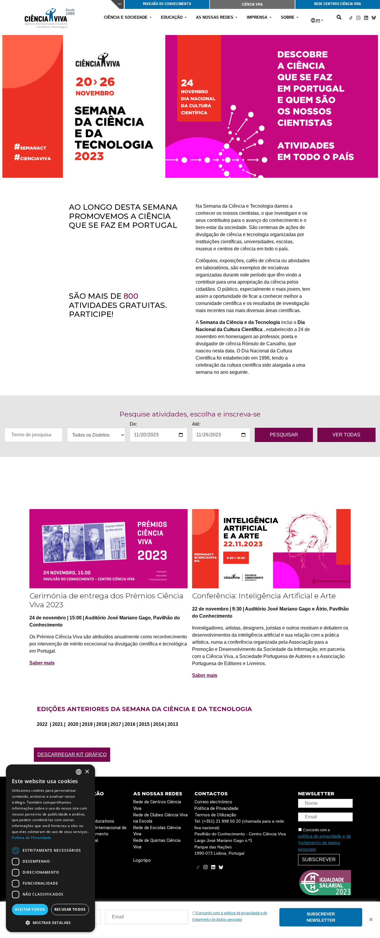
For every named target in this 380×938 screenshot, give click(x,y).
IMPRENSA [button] (257, 17)
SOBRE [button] (288, 17)
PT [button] (317, 20)
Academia (84, 802)
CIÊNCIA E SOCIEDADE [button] (126, 17)
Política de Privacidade (216, 808)
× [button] (87, 772)
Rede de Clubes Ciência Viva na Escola (160, 818)
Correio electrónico (213, 802)
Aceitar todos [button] (30, 909)
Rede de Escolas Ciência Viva (157, 831)
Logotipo (142, 860)
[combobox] (79, 772)
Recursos (84, 815)
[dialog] (50, 848)
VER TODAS (346, 434)
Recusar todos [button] (70, 909)
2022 (43, 724)
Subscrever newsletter (321, 917)
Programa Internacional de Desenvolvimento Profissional (100, 834)
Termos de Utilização (215, 815)
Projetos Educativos (94, 821)
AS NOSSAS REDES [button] (215, 17)
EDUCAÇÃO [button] (172, 17)
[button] (50, 922)
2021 (58, 724)
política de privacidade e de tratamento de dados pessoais (324, 843)
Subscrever (319, 859)
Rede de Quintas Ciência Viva (156, 844)
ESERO (81, 808)
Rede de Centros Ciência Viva (157, 805)
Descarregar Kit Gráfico (72, 754)
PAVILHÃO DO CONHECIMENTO (167, 4)
